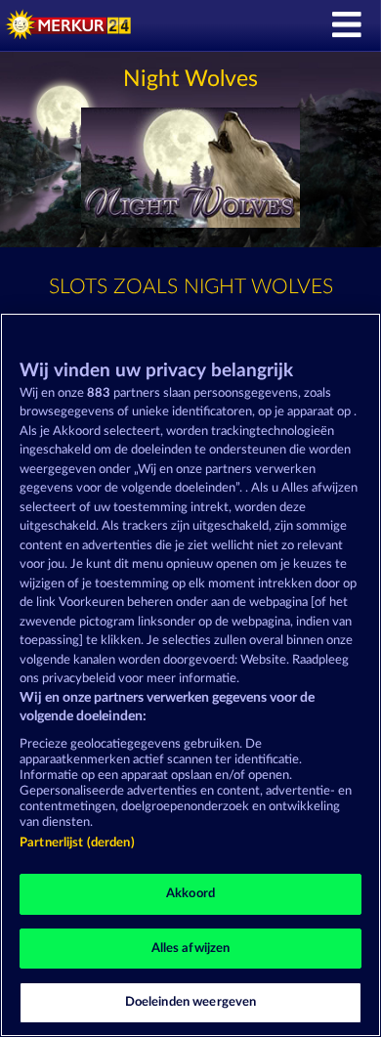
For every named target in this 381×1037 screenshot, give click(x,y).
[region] (190, 675)
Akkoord (190, 893)
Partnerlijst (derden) (77, 843)
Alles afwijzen (191, 948)
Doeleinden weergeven (191, 1002)
